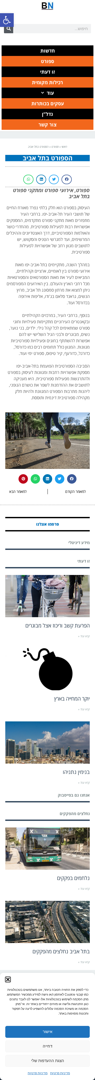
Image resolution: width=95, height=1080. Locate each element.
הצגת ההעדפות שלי (47, 1060)
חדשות (47, 50)
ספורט (47, 61)
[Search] (8, 28)
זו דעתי (47, 72)
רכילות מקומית (47, 82)
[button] (7, 20)
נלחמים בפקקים (73, 878)
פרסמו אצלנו (47, 524)
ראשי (64, 147)
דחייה (47, 1046)
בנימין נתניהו (76, 771)
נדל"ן (47, 114)
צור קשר (47, 124)
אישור (47, 1031)
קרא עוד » (84, 636)
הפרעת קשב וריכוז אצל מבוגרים (57, 625)
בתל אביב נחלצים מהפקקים (61, 951)
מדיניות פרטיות (60, 1073)
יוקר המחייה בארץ (72, 698)
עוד (50, 93)
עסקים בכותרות (47, 103)
